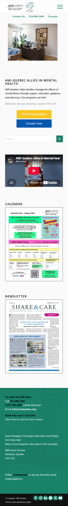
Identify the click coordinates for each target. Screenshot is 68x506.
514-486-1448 (36, 16)
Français (53, 16)
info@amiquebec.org (24, 409)
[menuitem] (19, 16)
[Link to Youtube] (60, 497)
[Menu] (58, 6)
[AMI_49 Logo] (28, 6)
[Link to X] (55, 497)
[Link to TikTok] (50, 497)
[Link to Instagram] (40, 497)
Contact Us (18, 16)
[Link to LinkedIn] (45, 497)
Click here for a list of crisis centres (24, 419)
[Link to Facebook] (35, 497)
